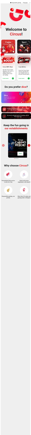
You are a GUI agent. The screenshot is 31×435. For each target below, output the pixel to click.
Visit (20, 153)
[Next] (29, 145)
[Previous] (3, 145)
